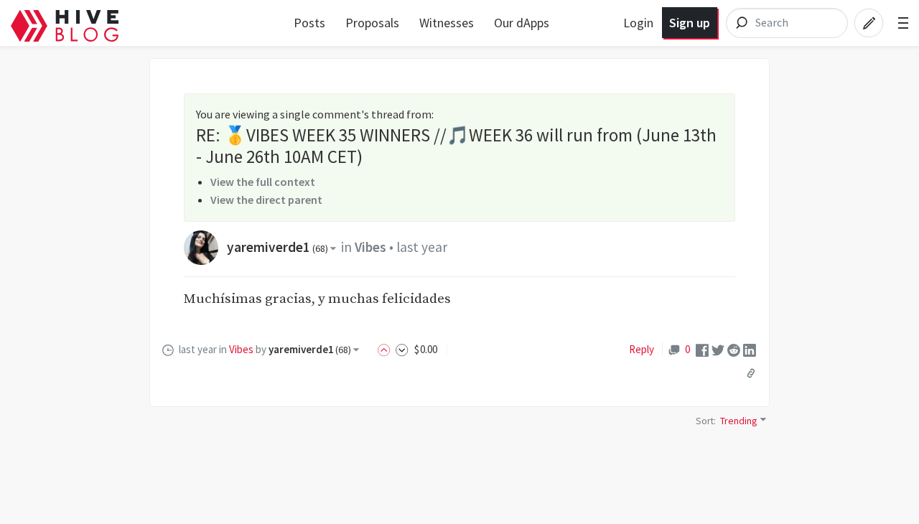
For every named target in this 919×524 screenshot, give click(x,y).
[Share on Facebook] (702, 349)
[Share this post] (751, 373)
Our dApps (521, 22)
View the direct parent (266, 199)
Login (638, 22)
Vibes (370, 247)
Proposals (372, 22)
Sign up (689, 22)
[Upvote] (386, 349)
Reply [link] (641, 349)
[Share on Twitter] (718, 349)
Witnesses (446, 22)
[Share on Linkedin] (749, 349)
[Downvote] (402, 349)
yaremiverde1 (277, 247)
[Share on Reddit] (733, 349)
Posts (309, 22)
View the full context (262, 181)
